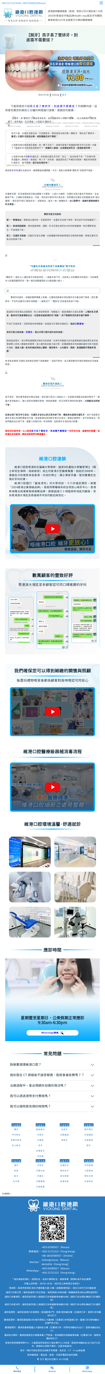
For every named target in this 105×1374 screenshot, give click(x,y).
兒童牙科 (64, 1161)
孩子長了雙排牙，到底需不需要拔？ (54, 106)
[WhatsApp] (87, 1368)
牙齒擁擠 (88, 1140)
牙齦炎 (40, 1176)
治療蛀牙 (64, 1165)
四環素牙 (40, 1151)
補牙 (16, 1165)
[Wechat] (52, 1368)
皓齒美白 (40, 1129)
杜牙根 (16, 1181)
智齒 (16, 1171)
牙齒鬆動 (40, 1187)
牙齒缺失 (88, 1181)
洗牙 (40, 1145)
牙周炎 (29, 332)
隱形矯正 (88, 1129)
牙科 (16, 170)
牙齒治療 (16, 1161)
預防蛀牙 (64, 1171)
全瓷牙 (64, 1129)
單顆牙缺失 (16, 1140)
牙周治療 (40, 1161)
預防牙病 (88, 1176)
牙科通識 (88, 1165)
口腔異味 (79, 323)
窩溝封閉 (64, 1181)
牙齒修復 (64, 1125)
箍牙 (89, 1145)
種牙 (16, 1129)
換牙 (30, 156)
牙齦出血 (40, 1171)
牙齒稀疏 (88, 1135)
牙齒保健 (88, 1161)
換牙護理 (64, 1176)
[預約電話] (17, 1368)
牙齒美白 (40, 1125)
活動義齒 (64, 1135)
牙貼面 (40, 1156)
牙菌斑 (40, 1140)
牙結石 (40, 1135)
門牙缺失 (16, 1135)
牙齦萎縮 (40, 1181)
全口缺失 (16, 1145)
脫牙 (64, 95)
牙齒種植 (16, 1125)
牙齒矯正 (88, 1125)
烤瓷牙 (64, 1140)
